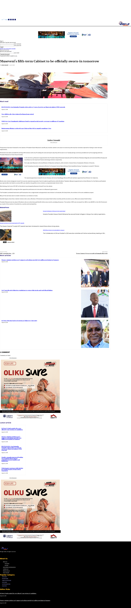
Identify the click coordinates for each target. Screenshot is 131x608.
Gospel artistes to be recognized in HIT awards (12, 223)
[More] (104, 68)
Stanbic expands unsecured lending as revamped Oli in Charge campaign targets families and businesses (12, 459)
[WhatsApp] (99, 68)
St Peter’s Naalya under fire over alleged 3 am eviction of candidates (12, 429)
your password (17, 45)
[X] (15, 19)
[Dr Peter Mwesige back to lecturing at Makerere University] (95, 334)
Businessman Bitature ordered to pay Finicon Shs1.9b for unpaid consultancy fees (26, 128)
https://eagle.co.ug (53, 142)
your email (16, 52)
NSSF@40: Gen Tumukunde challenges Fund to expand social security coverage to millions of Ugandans (33, 121)
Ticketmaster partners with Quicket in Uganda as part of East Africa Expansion (12, 469)
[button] (72, 28)
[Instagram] (11, 19)
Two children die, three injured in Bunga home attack (18, 114)
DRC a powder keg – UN (7, 253)
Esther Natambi (4, 65)
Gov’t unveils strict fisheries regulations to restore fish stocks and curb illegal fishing (27, 290)
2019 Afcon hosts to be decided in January (53, 230)
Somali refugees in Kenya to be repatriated (54, 211)
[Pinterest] (93, 68)
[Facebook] (8, 19)
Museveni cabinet (10, 242)
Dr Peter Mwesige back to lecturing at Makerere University (19, 320)
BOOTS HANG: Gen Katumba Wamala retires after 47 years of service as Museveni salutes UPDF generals (33, 107)
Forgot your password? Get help (7, 48)
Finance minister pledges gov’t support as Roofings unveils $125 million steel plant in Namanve (30, 260)
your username (17, 44)
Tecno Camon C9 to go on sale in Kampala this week (91, 253)
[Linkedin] (13, 19)
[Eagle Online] (124, 23)
